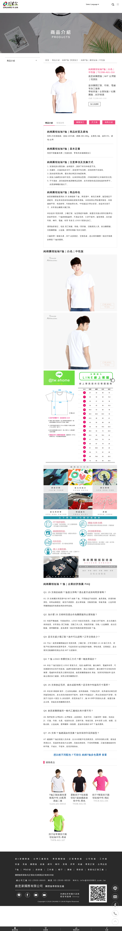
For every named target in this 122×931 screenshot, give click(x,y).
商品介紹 (11, 61)
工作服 (50, 870)
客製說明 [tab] (60, 123)
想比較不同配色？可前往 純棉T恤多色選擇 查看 (80, 754)
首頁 (47, 60)
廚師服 (39, 870)
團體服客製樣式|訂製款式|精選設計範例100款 (34, 875)
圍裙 (69, 870)
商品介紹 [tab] (49, 123)
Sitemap (75, 896)
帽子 (60, 870)
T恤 (17, 870)
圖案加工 (80, 122)
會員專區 (15, 930)
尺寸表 (95, 122)
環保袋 (80, 870)
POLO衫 (27, 870)
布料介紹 (109, 122)
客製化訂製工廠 (96, 870)
